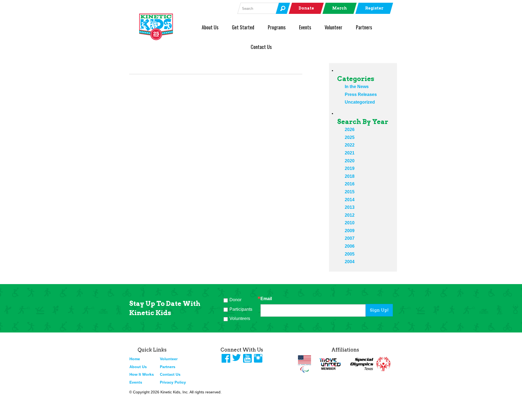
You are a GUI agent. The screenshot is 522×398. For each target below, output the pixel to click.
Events (305, 27)
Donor (235, 299)
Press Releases (361, 94)
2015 (350, 191)
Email (266, 299)
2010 (350, 222)
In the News (357, 86)
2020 (350, 160)
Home (134, 359)
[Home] (165, 27)
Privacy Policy (173, 382)
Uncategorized (360, 102)
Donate (306, 8)
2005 (350, 254)
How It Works (141, 374)
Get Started (243, 27)
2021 (350, 153)
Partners (364, 27)
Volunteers (239, 318)
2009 (350, 230)
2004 (350, 261)
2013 (350, 207)
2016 (350, 184)
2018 (350, 176)
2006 (350, 246)
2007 (350, 238)
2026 (350, 129)
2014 (350, 199)
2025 (350, 137)
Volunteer (333, 27)
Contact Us (261, 46)
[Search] (283, 8)
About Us (210, 27)
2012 (350, 215)
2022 (350, 145)
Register (374, 8)
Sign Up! (379, 310)
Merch (339, 8)
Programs (276, 27)
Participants (240, 309)
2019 (350, 168)
